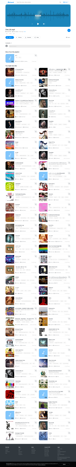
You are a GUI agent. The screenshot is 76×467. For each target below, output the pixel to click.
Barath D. (51, 189)
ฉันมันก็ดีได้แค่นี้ (23, 93)
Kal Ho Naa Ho (57, 186)
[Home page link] (11, 2)
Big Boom (54, 290)
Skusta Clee (66, 311)
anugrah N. (52, 324)
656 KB (10, 33)
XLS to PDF (46, 453)
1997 (64, 342)
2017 (59, 145)
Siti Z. (51, 345)
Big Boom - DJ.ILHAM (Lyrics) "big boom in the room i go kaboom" (25, 103)
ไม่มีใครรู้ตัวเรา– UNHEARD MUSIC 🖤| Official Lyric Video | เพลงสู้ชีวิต (58, 72)
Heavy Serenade (55, 363)
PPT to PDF (46, 454)
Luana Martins (52, 85)
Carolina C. (52, 106)
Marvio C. (51, 355)
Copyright (33, 451)
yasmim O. (18, 189)
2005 (30, 363)
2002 (26, 415)
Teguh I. (18, 241)
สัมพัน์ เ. (51, 127)
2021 (55, 103)
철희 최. (18, 262)
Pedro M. (18, 376)
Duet (17, 134)
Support (19, 448)
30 (52, 103)
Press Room (7, 451)
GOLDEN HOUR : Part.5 (56, 207)
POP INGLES (21, 415)
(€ (16, 57)
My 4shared (24, 85)
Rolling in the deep (22, 82)
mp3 (22, 179)
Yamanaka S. (52, 241)
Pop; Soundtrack (19, 72)
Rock (17, 145)
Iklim (33, 363)
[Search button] (60, 2)
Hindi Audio (57, 189)
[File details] (10, 58)
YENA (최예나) (65, 238)
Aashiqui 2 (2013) (60, 228)
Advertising (33, 450)
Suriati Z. (51, 199)
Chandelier (65, 124)
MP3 (7, 33)
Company (33, 448)
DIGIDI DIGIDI (24, 259)
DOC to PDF (47, 448)
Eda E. (51, 418)
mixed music (23, 116)
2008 (30, 332)
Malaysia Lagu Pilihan (24, 363)
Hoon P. (18, 418)
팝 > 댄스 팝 (18, 176)
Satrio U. (51, 231)
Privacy (59, 450)
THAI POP (17, 93)
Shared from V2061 (57, 345)
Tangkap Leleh (59, 407)
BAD (65, 207)
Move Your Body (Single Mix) (56, 249)
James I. (18, 345)
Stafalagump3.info (19, 436)
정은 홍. (18, 272)
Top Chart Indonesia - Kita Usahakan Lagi (25, 228)
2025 (28, 93)
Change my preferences (41, 464)
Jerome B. (52, 303)
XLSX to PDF (47, 455)
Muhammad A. (19, 137)
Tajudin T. (18, 366)
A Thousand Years (26, 72)
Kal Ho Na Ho (66, 186)
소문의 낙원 (27, 249)
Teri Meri (64, 415)
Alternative (18, 124)
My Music (54, 116)
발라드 (50, 238)
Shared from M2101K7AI (59, 106)
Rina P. (18, 314)
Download (23, 168)
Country (17, 290)
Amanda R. (18, 75)
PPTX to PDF (47, 450)
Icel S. (18, 116)
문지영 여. (18, 158)
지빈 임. (18, 179)
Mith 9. (51, 168)
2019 (29, 124)
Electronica (18, 259)
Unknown (51, 124)
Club (50, 290)
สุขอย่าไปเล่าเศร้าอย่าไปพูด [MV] (58, 394)
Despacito (55, 134)
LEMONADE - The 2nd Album (24, 186)
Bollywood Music (52, 228)
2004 (66, 373)
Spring (63, 197)
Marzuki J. (18, 106)
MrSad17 (31, 93)
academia (58, 251)
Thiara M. (51, 158)
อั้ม (55, 127)
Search (6, 450)
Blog (6, 453)
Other (14, 33)
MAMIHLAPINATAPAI (23, 155)
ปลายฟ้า (22, 290)
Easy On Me (62, 103)
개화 (20, 249)
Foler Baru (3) (23, 314)
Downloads (58, 75)
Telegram (57, 199)
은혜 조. (18, 210)
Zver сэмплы (15, 31)
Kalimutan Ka (54, 311)
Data (58, 220)
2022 (31, 207)
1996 (59, 197)
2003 (62, 186)
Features (20, 453)
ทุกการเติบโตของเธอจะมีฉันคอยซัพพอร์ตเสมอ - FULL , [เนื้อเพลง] (58, 280)
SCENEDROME (23, 176)
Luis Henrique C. (19, 127)
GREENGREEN (23, 280)
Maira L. (18, 428)
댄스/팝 (17, 186)
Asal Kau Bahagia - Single (23, 342)
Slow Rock (18, 197)
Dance (17, 155)
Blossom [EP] (54, 145)
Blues (17, 82)
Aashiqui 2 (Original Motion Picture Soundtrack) (27, 238)
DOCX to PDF (47, 451)
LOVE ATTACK (33, 176)
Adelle (28, 82)
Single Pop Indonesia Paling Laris (29, 436)
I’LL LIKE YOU (57, 384)
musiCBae (18, 324)
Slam (33, 197)
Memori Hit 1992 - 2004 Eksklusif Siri (59, 373)
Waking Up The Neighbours (23, 425)
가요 (50, 145)
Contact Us (20, 454)
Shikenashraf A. (19, 220)
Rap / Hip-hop (18, 394)
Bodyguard (56, 415)
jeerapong (51, 283)
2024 (28, 176)
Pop (50, 103)
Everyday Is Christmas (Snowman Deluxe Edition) (24, 207)
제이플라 (50, 134)
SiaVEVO (55, 124)
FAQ (19, 450)
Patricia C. (18, 85)
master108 (9, 31)
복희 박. (51, 262)
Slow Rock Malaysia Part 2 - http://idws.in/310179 (26, 197)
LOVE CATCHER (55, 238)
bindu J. (18, 355)
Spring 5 (55, 197)
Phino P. (18, 168)
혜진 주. (18, 397)
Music (50, 72)
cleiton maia (52, 251)
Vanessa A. (52, 272)
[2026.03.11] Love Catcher (60, 241)
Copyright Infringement (62, 451)
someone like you (58, 93)
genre (17, 415)
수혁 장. (18, 283)
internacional (58, 272)
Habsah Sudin (52, 407)
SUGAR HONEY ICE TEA (56, 332)
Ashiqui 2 (56, 231)
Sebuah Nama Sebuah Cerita (23, 332)
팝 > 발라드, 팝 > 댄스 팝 (53, 259)
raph (51, 314)
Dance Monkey (24, 124)
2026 (65, 72)
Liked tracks (25, 75)
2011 (61, 415)
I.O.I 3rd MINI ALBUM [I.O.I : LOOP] (63, 259)
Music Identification (61, 454)
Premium (7, 448)
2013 (65, 228)
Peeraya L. (52, 75)
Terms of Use (60, 448)
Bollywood (51, 186)
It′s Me (32, 155)
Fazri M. (18, 231)
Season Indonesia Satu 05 (23, 384)
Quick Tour (20, 451)
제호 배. (51, 293)
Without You (30, 415)
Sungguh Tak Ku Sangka (58, 342)
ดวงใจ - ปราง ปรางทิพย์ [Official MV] (58, 176)
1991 (29, 425)
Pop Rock (51, 197)
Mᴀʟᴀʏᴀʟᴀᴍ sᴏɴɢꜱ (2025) (25, 324)
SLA (58, 455)
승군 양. (18, 407)
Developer (33, 453)
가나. (17, 251)
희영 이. (51, 137)
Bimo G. (18, 199)
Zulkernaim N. (52, 220)
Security (59, 453)
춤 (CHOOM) (24, 394)
